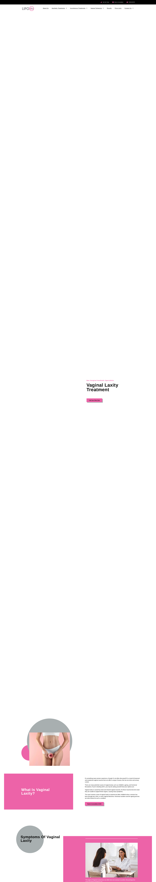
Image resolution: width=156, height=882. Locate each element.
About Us (46, 8)
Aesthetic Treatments (58, 8)
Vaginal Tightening (96, 8)
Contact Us (128, 8)
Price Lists (118, 8)
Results (109, 8)
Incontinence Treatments (77, 8)
